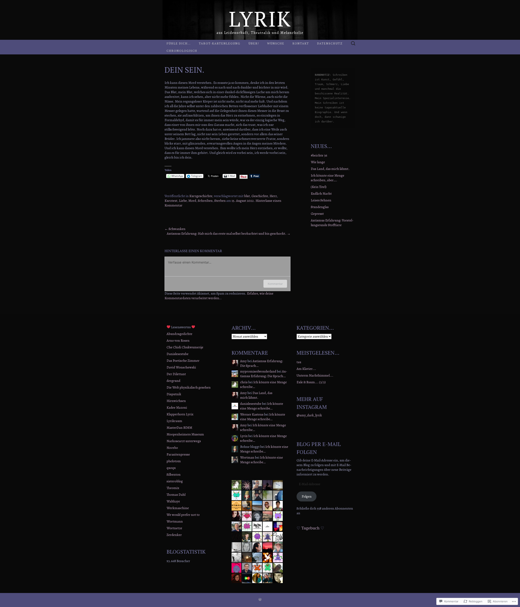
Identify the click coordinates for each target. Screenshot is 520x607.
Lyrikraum (174, 421)
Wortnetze (174, 528)
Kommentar (275, 283)
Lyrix (244, 436)
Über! (253, 43)
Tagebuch (310, 528)
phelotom (174, 461)
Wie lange (318, 162)
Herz (273, 196)
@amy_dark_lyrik (309, 415)
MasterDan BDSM (179, 427)
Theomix (173, 488)
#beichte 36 (319, 155)
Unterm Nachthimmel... (315, 375)
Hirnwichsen (176, 401)
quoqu (171, 468)
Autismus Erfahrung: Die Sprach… (261, 363)
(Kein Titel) (318, 187)
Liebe (183, 200)
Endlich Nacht (321, 193)
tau (299, 362)
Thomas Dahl (176, 494)
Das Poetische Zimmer (183, 360)
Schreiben (205, 200)
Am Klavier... (306, 368)
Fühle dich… (179, 43)
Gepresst (317, 213)
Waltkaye (173, 501)
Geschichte (259, 196)
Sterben (220, 200)
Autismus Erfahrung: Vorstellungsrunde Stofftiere (332, 222)
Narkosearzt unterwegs (184, 441)
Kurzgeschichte (200, 196)
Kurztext (171, 200)
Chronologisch (182, 51)
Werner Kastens (251, 414)
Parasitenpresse (178, 454)
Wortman (247, 457)
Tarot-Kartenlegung (219, 43)
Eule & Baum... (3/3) (311, 382)
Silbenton (174, 474)
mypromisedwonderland (258, 371)
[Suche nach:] (353, 43)
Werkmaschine (178, 508)
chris (244, 382)
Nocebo (172, 447)
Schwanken (175, 229)
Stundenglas (320, 207)
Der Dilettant (176, 374)
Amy (243, 361)
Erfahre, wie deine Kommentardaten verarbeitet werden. (219, 295)
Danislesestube (177, 354)
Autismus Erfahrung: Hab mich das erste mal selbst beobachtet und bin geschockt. (228, 233)
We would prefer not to (183, 514)
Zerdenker (174, 534)
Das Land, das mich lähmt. (330, 168)
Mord (192, 200)
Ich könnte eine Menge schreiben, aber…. (327, 178)
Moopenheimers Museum (185, 434)
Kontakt (300, 43)
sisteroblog (175, 481)
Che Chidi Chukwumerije (185, 347)
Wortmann (175, 521)
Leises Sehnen (321, 200)
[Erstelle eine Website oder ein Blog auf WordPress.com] (260, 600)
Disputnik (174, 394)
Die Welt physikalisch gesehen (189, 387)
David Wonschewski (181, 367)
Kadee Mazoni (177, 407)
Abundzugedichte (179, 334)
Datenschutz (330, 43)
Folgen (307, 496)
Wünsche (275, 43)
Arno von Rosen (178, 340)
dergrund (173, 380)
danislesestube (250, 403)
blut (247, 196)
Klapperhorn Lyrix (180, 414)
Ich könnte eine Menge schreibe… (263, 384)
